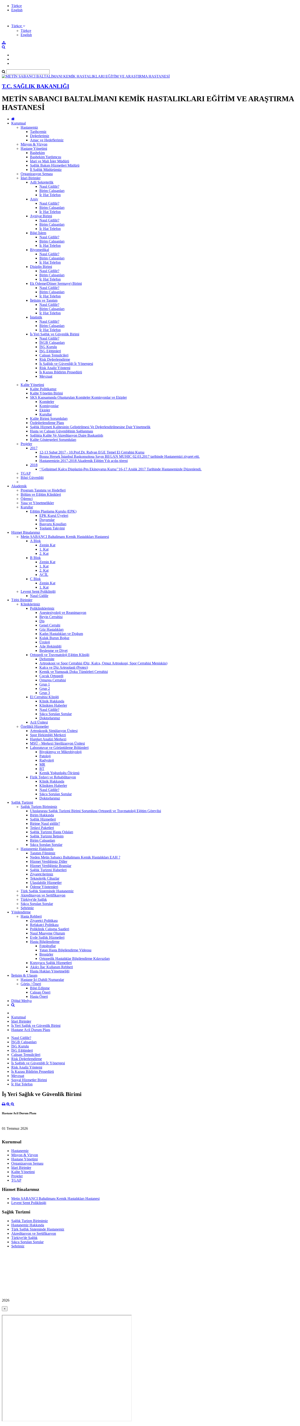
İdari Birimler (31, 178)
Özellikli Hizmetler (35, 726)
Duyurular (47, 520)
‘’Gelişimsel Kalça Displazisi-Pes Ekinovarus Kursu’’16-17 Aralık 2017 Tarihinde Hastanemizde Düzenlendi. (120, 469)
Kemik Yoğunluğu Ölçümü (59, 773)
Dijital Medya (21, 1001)
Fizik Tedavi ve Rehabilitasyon (53, 777)
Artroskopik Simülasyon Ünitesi (54, 731)
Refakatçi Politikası (44, 925)
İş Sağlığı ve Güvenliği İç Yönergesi (66, 364)
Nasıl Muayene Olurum (47, 933)
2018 (34, 465)
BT (41, 769)
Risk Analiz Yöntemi (54, 368)
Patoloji (45, 756)
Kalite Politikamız (43, 389)
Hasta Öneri (39, 996)
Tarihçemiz (38, 132)
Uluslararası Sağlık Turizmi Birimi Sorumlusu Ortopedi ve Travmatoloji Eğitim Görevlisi (95, 811)
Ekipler (44, 410)
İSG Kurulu (48, 347)
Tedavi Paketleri (42, 828)
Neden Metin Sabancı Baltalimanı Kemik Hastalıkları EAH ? (75, 857)
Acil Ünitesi (39, 722)
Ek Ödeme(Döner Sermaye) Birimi (56, 283)
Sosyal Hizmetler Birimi (29, 1080)
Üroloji (44, 642)
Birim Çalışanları (51, 191)
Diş (42, 621)
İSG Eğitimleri (50, 351)
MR (42, 764)
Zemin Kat (47, 545)
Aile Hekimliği (50, 646)
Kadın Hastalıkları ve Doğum (61, 634)
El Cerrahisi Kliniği (44, 697)
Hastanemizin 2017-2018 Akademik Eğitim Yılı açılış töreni (83, 461)
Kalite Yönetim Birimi (46, 393)
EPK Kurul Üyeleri (53, 516)
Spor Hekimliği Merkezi (48, 735)
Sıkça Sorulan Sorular (55, 714)
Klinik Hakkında (51, 701)
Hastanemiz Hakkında (37, 849)
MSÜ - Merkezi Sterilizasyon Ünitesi (57, 743)
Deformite (46, 659)
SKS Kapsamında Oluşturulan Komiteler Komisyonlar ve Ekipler (78, 397)
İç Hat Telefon (50, 195)
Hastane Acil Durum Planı (30, 1030)
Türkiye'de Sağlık (34, 899)
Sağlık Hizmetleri (43, 819)
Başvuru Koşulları (52, 524)
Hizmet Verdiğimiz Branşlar (50, 866)
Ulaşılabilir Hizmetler (46, 883)
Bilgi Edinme (40, 988)
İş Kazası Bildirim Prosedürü (60, 372)
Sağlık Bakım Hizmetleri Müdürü (54, 165)
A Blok (35, 541)
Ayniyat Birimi (41, 216)
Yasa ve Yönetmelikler (37, 503)
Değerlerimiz (39, 136)
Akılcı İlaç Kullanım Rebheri (51, 967)
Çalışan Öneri (40, 992)
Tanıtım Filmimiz (42, 853)
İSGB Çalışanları (52, 343)
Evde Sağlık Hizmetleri (47, 937)
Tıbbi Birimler (21, 600)
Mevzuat (45, 376)
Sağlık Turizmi (22, 802)
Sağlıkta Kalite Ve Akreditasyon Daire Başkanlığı (66, 435)
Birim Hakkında (42, 815)
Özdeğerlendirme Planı (47, 423)
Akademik (19, 486)
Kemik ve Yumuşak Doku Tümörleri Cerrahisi (73, 672)
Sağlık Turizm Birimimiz (39, 807)
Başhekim (37, 153)
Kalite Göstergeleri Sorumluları (53, 440)
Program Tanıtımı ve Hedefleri (43, 490)
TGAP (26, 473)
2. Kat (44, 553)
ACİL (43, 575)
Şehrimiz (27, 908)
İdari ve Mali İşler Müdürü (49, 161)
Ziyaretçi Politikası (44, 921)
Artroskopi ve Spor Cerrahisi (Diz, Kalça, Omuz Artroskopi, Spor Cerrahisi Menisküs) (103, 663)
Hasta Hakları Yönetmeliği (49, 971)
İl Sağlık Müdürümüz (46, 170)
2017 (34, 448)
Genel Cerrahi (49, 625)
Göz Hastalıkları (51, 629)
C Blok (35, 579)
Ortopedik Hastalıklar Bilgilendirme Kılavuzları (74, 959)
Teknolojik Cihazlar (44, 878)
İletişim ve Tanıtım (43, 300)
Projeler (26, 444)
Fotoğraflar (47, 946)
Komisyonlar (49, 406)
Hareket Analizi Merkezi (48, 739)
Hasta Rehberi (31, 916)
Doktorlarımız (49, 718)
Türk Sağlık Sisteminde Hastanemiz (47, 891)
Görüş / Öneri (31, 984)
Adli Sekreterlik (41, 182)
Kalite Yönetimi (32, 385)
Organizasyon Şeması (37, 174)
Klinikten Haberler (53, 705)
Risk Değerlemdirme (54, 359)
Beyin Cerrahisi (51, 617)
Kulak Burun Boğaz (54, 638)
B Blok (35, 558)
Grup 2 (44, 688)
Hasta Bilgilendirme (45, 942)
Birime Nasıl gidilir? (45, 824)
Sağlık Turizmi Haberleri (48, 870)
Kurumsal (18, 123)
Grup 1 (44, 684)
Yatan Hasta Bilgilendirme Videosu (65, 950)
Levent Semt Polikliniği (38, 591)
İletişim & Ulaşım (24, 975)
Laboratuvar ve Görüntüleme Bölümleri (59, 748)
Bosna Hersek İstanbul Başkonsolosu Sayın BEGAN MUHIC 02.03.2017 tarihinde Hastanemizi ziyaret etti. (119, 456)
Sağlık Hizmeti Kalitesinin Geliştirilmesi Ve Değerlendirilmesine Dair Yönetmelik (90, 427)
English (16, 10)
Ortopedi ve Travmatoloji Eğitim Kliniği (59, 655)
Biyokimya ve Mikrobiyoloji (60, 752)
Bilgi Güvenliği (32, 478)
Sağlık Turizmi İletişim (47, 836)
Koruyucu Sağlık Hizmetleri (51, 963)
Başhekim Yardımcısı (45, 157)
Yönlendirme (21, 912)
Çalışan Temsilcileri (53, 355)
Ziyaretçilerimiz (41, 874)
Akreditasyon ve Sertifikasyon (43, 895)
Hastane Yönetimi (34, 148)
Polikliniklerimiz (42, 608)
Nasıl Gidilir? (49, 186)
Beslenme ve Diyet (53, 651)
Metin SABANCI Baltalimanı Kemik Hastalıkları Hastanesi (65, 537)
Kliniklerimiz (30, 604)
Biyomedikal (39, 250)
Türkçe (16, 6)
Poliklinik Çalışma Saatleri (49, 929)
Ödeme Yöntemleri (44, 887)
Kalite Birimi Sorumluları (49, 418)
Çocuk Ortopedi (51, 676)
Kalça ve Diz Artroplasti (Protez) (63, 667)
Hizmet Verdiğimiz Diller (48, 861)
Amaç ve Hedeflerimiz (47, 140)
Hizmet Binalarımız (25, 532)
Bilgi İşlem (38, 233)
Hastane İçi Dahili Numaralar (42, 980)
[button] (18, 26)
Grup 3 (44, 693)
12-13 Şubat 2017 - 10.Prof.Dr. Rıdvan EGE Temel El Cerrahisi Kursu (91, 452)
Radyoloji (46, 760)
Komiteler (46, 402)
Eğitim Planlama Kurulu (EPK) (53, 511)
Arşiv (34, 199)
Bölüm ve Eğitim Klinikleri (41, 494)
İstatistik (36, 317)
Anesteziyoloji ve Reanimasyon (62, 613)
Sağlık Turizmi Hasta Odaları (51, 832)
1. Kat (44, 549)
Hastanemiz (29, 127)
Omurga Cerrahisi (52, 680)
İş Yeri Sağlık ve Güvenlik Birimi (54, 334)
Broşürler (46, 954)
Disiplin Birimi (41, 267)
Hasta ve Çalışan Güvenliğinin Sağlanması (61, 431)
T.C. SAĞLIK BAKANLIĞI (35, 86)
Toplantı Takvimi (52, 528)
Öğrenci (27, 499)
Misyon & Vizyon (34, 144)
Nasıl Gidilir (39, 596)
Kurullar (45, 414)
